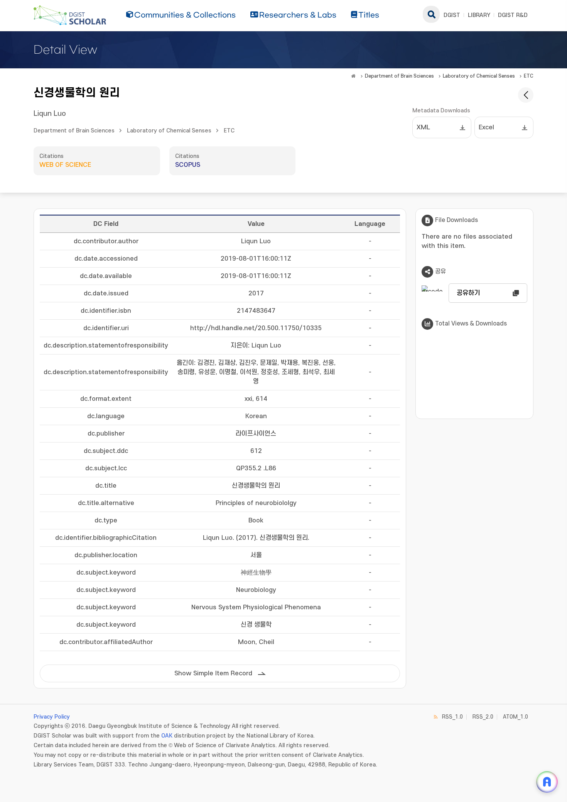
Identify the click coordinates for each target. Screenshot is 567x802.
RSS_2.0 (482, 717)
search (431, 14)
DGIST (452, 15)
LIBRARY (479, 15)
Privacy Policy (52, 717)
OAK (166, 735)
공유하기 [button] (468, 293)
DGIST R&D (513, 15)
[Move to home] (353, 76)
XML (423, 127)
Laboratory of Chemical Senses (479, 76)
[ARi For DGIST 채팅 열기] (547, 782)
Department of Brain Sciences (399, 76)
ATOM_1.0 (515, 717)
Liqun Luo (50, 114)
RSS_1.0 (452, 717)
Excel (486, 127)
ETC (528, 76)
